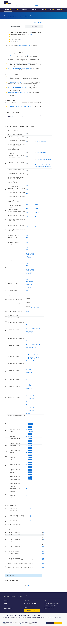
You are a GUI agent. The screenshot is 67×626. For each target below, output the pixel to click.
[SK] (47, 166)
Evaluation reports (11, 575)
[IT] (50, 164)
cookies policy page (31, 618)
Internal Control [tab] (34, 26)
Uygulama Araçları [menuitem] (24, 5)
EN (30, 34)
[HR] (47, 164)
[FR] (43, 164)
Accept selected (50, 623)
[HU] (49, 164)
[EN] (21, 39)
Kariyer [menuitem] (31, 4)
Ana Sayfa (6, 13)
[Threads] (32, 603)
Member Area (44, 4)
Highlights (28, 312)
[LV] (37, 166)
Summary (27, 311)
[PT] (44, 166)
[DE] (36, 164)
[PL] (42, 166)
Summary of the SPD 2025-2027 (41, 141)
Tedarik (5, 603)
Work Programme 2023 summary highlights (43, 159)
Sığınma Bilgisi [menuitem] (24, 9)
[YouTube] (35, 603)
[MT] (39, 166)
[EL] (37, 164)
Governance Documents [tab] (15, 26)
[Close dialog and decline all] (66, 613)
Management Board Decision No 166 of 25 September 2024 (19, 106)
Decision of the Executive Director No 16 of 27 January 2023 (19, 68)
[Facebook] (24, 603)
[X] (27, 603)
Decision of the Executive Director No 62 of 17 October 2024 (20, 115)
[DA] (50, 161)
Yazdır (40, 22)
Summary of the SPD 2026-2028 (41, 129)
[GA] (45, 164)
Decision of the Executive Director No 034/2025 (17, 87)
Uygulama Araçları (8, 608)
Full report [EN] (28, 310)
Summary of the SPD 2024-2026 (41, 152)
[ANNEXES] (37, 204)
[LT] (36, 166)
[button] (56, 4)
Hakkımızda (11, 13)
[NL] (41, 166)
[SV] (50, 166)
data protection (11, 618)
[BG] (46, 161)
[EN (26, 290)
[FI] (42, 164)
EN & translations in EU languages (36, 303)
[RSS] (37, 603)
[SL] (49, 166)
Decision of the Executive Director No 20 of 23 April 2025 (19, 63)
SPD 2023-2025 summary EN (40, 161)
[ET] (40, 164)
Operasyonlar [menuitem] (34, 9)
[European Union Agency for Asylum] (9, 3)
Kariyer (5, 606)
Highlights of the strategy (17, 116)
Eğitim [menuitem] (16, 9)
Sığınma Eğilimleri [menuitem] (16, 5)
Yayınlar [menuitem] (51, 9)
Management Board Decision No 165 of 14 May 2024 (18, 82)
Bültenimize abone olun (32, 610)
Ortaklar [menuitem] (43, 9)
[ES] (39, 164)
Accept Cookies (58, 623)
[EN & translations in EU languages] (35, 307)
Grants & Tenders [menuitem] (36, 5)
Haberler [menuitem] (59, 9)
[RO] (46, 166)
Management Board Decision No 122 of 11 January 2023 (19, 55)
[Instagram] (29, 603)
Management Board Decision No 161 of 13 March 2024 (18, 77)
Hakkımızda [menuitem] (7, 9)
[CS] (48, 161)
